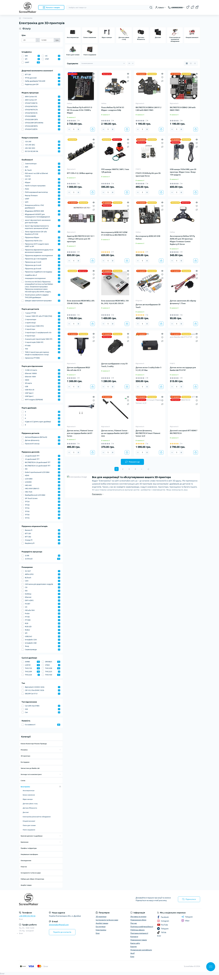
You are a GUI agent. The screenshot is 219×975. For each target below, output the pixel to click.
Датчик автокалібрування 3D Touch (148, 306)
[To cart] (92, 129)
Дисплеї (26, 812)
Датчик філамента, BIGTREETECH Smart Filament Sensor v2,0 (148, 433)
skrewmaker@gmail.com (59, 925)
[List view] (191, 63)
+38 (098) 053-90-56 (27, 916)
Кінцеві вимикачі (29, 821)
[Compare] (94, 81)
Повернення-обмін (138, 920)
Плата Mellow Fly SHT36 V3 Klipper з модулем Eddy (112, 108)
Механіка (24, 750)
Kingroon (139, 300)
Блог (21, 919)
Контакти (134, 937)
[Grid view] (187, 63)
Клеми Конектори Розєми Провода (34, 743)
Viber (187, 921)
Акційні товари (26, 885)
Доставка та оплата (138, 917)
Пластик (24, 866)
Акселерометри (28, 790)
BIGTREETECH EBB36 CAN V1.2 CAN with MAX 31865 (148, 108)
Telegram (189, 917)
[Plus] (78, 129)
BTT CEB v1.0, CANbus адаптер (79, 173)
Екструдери (25, 762)
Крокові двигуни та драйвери (31, 836)
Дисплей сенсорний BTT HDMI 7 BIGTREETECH (183, 432)
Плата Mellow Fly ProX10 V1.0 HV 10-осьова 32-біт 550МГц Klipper (79, 110)
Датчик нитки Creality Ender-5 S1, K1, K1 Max (148, 368)
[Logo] (27, 7)
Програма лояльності (139, 933)
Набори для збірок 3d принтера (32, 879)
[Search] (151, 7)
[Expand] (60, 750)
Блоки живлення (29, 795)
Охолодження (26, 860)
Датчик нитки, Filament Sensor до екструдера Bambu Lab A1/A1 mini (114, 433)
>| (148, 469)
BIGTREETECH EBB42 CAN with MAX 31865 (182, 108)
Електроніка (25, 786)
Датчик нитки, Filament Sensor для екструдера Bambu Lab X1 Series (80, 433)
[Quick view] (94, 74)
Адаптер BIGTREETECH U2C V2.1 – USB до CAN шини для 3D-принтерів (80, 239)
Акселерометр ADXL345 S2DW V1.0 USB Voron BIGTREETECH (114, 233)
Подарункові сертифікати (141, 950)
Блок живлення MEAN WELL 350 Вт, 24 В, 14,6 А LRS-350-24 (115, 302)
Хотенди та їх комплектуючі (31, 774)
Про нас (133, 923)
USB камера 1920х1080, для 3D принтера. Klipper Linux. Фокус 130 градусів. (183, 172)
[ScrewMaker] (63, 899)
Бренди (133, 947)
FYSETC (138, 169)
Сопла (23, 780)
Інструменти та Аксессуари (31, 873)
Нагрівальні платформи (29, 854)
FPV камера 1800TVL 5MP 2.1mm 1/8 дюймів (115, 170)
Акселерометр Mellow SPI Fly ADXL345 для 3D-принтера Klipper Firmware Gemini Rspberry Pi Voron (182, 240)
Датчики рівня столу (30, 803)
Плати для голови (29, 825)
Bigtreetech (140, 103)
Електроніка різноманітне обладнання (37, 816)
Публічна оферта (137, 930)
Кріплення (24, 842)
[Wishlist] (94, 77)
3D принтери (25, 756)
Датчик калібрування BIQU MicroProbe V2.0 (78, 368)
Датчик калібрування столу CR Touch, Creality (114, 365)
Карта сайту (135, 943)
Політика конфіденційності (141, 927)
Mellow (69, 103)
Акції (132, 953)
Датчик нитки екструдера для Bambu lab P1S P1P (183, 368)
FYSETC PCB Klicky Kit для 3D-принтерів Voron (148, 174)
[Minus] (69, 129)
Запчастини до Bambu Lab (30, 768)
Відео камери (28, 799)
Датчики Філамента (30, 808)
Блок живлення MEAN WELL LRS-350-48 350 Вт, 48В (81, 302)
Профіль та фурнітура (29, 848)
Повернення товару (138, 940)
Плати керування (29, 830)
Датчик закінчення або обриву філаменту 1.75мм (183, 302)
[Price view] (195, 63)
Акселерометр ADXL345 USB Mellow (148, 237)
